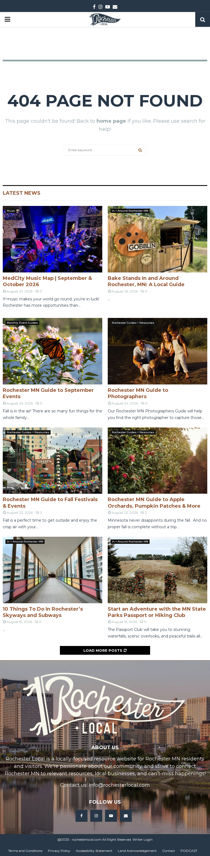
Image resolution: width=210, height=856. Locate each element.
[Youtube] (111, 816)
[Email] (126, 816)
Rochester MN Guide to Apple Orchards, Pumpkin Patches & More (154, 502)
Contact (168, 851)
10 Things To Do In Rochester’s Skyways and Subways (43, 612)
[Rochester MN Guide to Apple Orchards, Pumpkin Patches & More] (157, 460)
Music (11, 210)
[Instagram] (96, 816)
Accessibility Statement (94, 851)
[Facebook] (81, 816)
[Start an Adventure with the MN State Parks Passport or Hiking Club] (157, 570)
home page (111, 121)
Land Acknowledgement (137, 851)
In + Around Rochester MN (130, 210)
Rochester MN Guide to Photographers (138, 393)
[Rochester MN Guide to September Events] (52, 351)
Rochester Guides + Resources (133, 322)
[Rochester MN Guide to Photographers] (157, 351)
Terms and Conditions (25, 851)
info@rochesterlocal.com (119, 785)
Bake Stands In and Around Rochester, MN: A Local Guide (146, 281)
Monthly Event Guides (22, 322)
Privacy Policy (59, 851)
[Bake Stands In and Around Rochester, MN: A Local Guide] (157, 239)
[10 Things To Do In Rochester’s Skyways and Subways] (52, 570)
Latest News (21, 193)
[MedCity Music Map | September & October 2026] (52, 239)
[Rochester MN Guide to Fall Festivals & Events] (52, 460)
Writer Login (143, 839)
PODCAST (188, 851)
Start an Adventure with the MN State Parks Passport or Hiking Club (157, 612)
